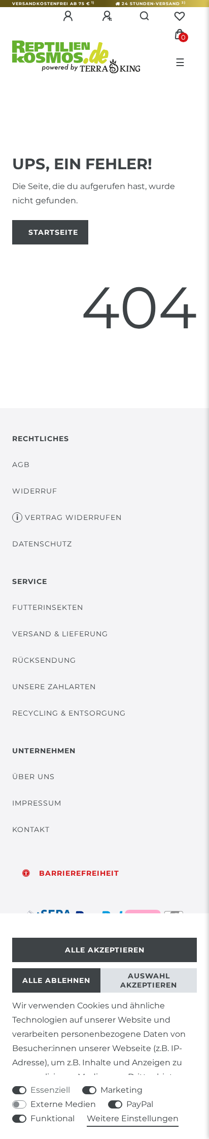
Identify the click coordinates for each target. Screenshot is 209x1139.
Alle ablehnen (56, 980)
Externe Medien (63, 1104)
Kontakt (31, 829)
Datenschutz (42, 543)
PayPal (139, 1104)
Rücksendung (44, 660)
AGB (21, 464)
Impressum (36, 803)
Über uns (33, 776)
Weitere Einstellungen (133, 1118)
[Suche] (144, 16)
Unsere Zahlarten (54, 686)
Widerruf (34, 491)
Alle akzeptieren (105, 950)
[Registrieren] (108, 16)
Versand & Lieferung (60, 633)
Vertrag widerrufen (73, 517)
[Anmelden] (69, 16)
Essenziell (50, 1090)
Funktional (52, 1118)
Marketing (121, 1090)
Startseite (53, 232)
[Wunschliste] (179, 16)
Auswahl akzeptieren (148, 980)
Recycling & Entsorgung (69, 713)
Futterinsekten (47, 607)
